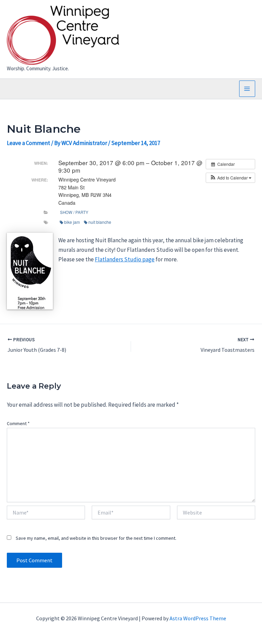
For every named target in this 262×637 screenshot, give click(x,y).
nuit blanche (99, 222)
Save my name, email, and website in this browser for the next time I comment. (96, 538)
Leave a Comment (28, 143)
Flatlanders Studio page (125, 259)
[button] (230, 178)
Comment (18, 423)
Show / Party (74, 212)
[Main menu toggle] (247, 89)
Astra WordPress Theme (198, 618)
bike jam (72, 222)
